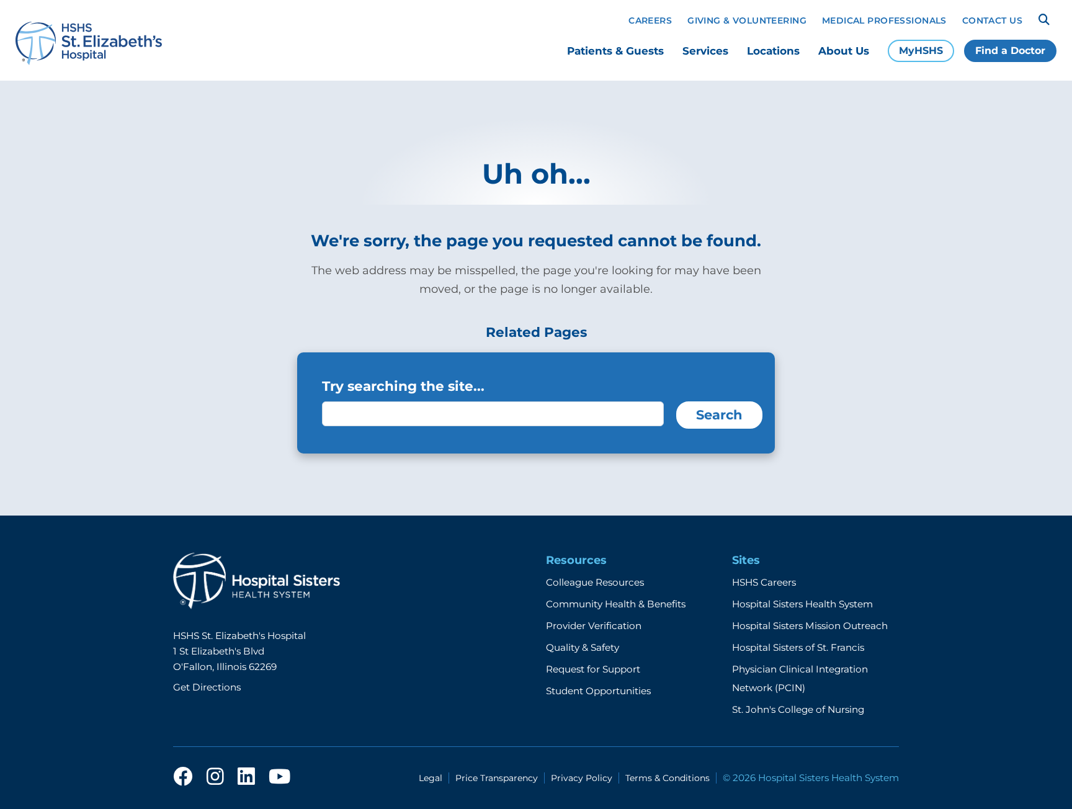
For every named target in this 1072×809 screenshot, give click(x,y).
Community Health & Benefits (616, 604)
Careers (650, 20)
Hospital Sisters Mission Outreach (810, 626)
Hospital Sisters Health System (802, 604)
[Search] (1044, 20)
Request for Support (593, 669)
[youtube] (279, 777)
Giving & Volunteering (746, 20)
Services (705, 51)
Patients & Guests (615, 51)
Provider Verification (593, 626)
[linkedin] (246, 777)
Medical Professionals (884, 20)
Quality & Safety (582, 647)
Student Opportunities (598, 691)
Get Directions (207, 687)
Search (719, 414)
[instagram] (215, 777)
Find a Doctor (1010, 50)
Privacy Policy (581, 778)
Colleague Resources (595, 582)
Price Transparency (496, 778)
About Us (843, 51)
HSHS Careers (764, 582)
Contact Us (992, 20)
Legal (430, 778)
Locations (773, 51)
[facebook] (183, 777)
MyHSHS (921, 50)
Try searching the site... (403, 386)
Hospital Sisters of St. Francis (798, 647)
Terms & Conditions (667, 778)
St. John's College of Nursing (798, 709)
